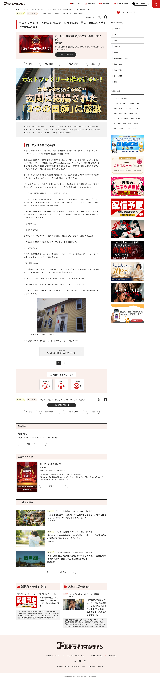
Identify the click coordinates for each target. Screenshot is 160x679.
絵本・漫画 (118, 64)
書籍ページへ (54, 486)
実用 (115, 40)
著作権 (67, 666)
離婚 (124, 123)
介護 (120, 108)
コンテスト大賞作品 (120, 103)
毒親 (131, 113)
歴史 (125, 113)
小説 (115, 34)
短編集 (132, 103)
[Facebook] (105, 17)
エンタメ (117, 98)
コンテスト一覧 (122, 3)
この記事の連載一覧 (65, 54)
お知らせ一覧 (96, 655)
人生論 (116, 52)
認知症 (136, 123)
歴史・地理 (118, 76)
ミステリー (126, 98)
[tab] (156, 4)
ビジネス (117, 46)
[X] (99, 17)
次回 (73, 64)
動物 (120, 113)
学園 (126, 118)
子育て (128, 128)
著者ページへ (32, 444)
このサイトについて (129, 12)
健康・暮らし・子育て (122, 58)
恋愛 (115, 113)
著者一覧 (112, 655)
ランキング (76, 3)
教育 (134, 128)
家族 (125, 108)
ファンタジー (118, 118)
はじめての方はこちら (75, 655)
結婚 (132, 118)
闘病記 (121, 128)
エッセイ (25, 9)
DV (114, 123)
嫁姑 (130, 123)
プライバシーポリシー (78, 666)
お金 (136, 108)
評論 (115, 82)
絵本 (131, 108)
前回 (50, 64)
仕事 (138, 103)
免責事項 (59, 666)
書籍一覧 (106, 3)
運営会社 (100, 666)
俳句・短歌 (118, 70)
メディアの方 (91, 666)
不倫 (119, 123)
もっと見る (62, 572)
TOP (17, 9)
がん (115, 128)
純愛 (115, 108)
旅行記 (138, 118)
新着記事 (91, 3)
